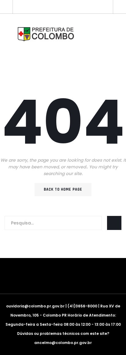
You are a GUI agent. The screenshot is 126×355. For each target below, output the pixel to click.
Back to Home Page (63, 189)
